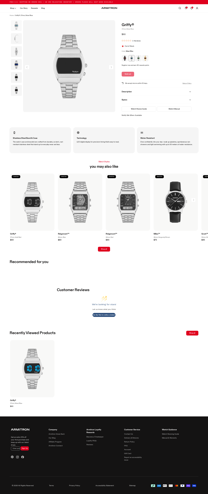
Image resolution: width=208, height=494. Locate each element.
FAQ (126, 446)
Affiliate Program (55, 442)
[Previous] (27, 67)
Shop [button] (12, 8)
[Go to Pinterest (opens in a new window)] (12, 457)
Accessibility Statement (105, 486)
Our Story (24, 8)
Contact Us (128, 434)
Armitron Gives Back (56, 434)
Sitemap (132, 486)
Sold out (128, 74)
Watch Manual (174, 109)
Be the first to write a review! (104, 315)
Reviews (89, 445)
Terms (51, 486)
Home (12, 15)
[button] (197, 8)
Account (127, 450)
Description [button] (127, 92)
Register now (126, 65)
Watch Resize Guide (139, 109)
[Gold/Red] (145, 58)
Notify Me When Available (132, 115)
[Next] (111, 67)
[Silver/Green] (138, 58)
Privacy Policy (74, 486)
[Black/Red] (125, 58)
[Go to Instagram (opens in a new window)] (17, 457)
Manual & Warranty (169, 438)
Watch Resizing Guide (170, 434)
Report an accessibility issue (133, 459)
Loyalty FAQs (91, 441)
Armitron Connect (56, 446)
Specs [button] (124, 100)
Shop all (104, 249)
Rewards (34, 8)
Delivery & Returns (131, 438)
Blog (43, 8)
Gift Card (127, 453)
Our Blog (52, 438)
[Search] (180, 8)
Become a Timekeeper (95, 437)
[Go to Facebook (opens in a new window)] (22, 457)
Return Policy (187, 83)
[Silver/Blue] (131, 58)
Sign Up (25, 448)
